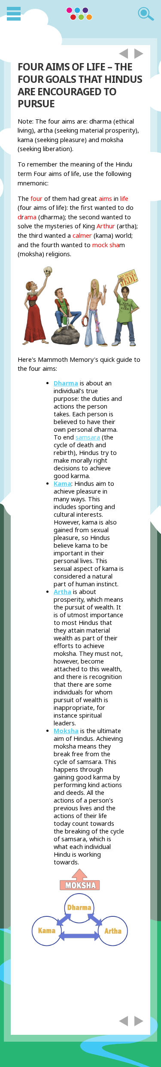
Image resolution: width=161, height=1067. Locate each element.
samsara (88, 437)
